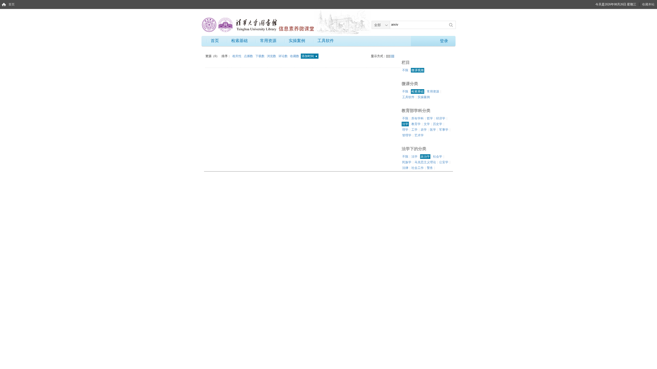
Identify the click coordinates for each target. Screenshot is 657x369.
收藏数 (295, 56)
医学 (433, 129)
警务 (430, 168)
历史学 (437, 124)
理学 (405, 129)
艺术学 (419, 135)
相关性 (237, 56)
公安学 (443, 162)
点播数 (249, 56)
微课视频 (417, 70)
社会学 (437, 156)
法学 (405, 124)
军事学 (443, 129)
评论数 (283, 56)
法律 (405, 168)
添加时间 (308, 56)
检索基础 (239, 40)
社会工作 (417, 168)
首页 (11, 4)
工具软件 (325, 40)
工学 (414, 129)
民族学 (406, 162)
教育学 (416, 124)
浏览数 (272, 56)
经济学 (440, 118)
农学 (424, 129)
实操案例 (297, 40)
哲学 (430, 118)
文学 (427, 124)
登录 (444, 41)
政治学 (425, 156)
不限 (405, 70)
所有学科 (417, 118)
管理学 (406, 135)
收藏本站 (648, 4)
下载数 (260, 56)
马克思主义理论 (425, 162)
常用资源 (268, 40)
